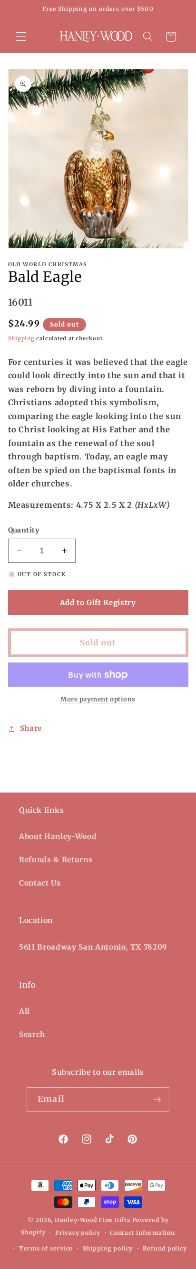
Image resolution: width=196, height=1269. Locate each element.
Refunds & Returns (55, 859)
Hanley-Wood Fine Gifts (92, 1219)
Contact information (142, 1232)
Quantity (23, 530)
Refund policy (165, 1248)
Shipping (21, 338)
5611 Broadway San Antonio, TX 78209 (93, 947)
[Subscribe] (157, 1099)
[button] (21, 36)
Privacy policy (77, 1232)
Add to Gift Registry (98, 602)
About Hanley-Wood (58, 836)
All (24, 1011)
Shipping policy (108, 1248)
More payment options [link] (98, 699)
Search (32, 1034)
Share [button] (31, 728)
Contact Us (40, 882)
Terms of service (46, 1248)
